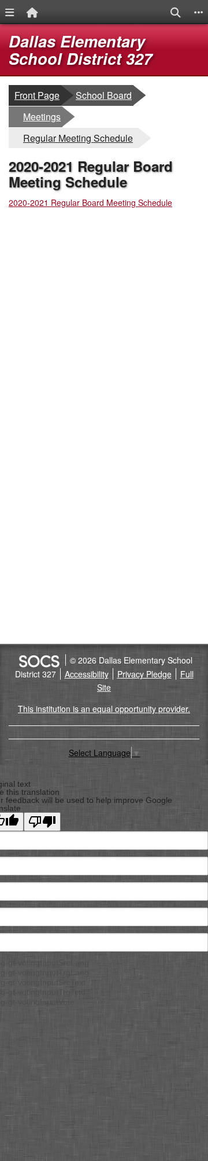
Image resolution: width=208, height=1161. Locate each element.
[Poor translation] (42, 821)
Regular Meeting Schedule (78, 138)
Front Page (37, 95)
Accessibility (87, 674)
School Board (103, 95)
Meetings (42, 116)
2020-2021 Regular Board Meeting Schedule (90, 202)
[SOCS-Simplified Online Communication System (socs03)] (38, 660)
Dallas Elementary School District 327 (80, 49)
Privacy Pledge (144, 674)
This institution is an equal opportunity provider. (104, 708)
